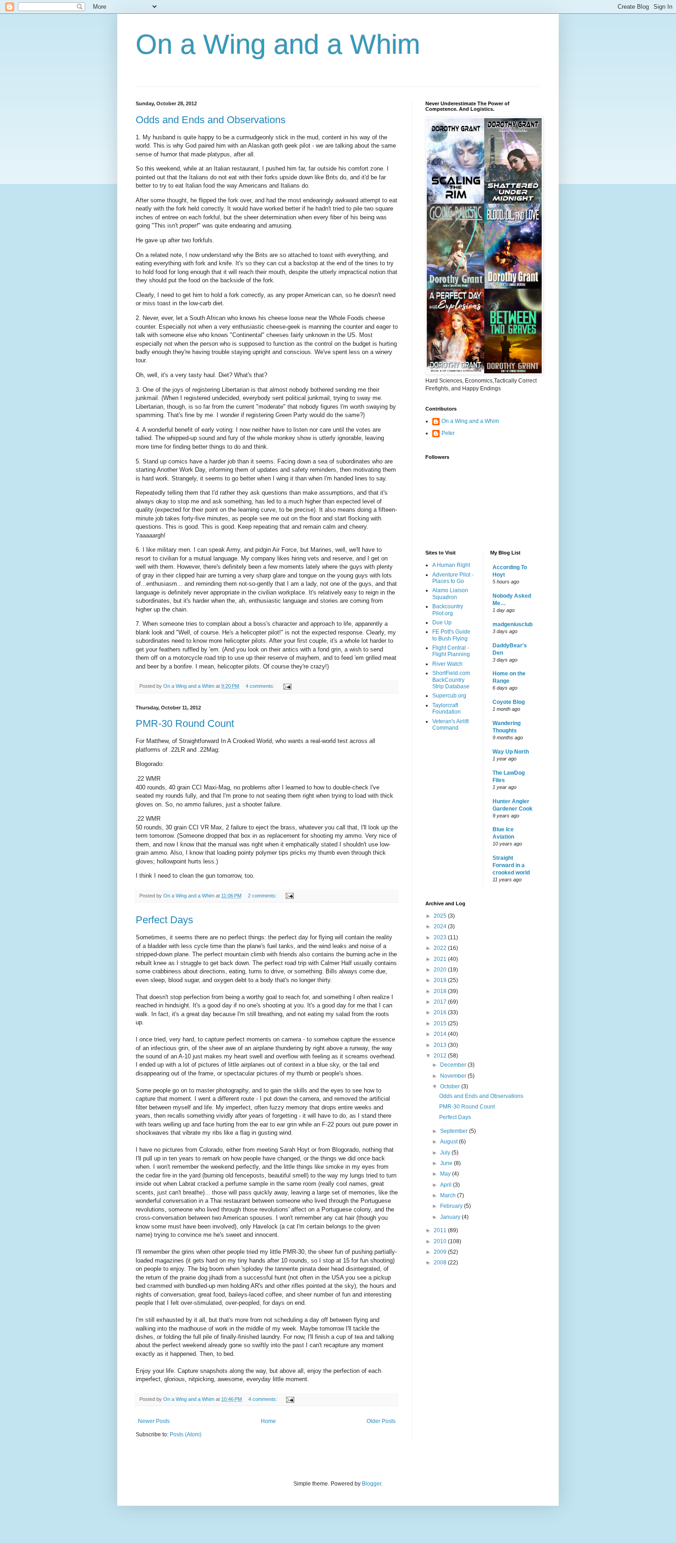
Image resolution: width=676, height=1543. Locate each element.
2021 (441, 959)
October (450, 1086)
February (452, 1206)
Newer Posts (154, 1421)
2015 (441, 1023)
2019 (441, 980)
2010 (441, 1241)
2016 (441, 1012)
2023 (441, 937)
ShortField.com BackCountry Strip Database (451, 680)
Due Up (442, 622)
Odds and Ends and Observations (211, 120)
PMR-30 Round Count (185, 723)
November (454, 1076)
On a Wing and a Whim (278, 44)
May (446, 1174)
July (446, 1152)
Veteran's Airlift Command (450, 724)
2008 (441, 1262)
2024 (441, 926)
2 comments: (263, 895)
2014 (441, 1034)
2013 (441, 1045)
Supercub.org (449, 695)
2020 (441, 969)
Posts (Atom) (185, 1434)
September (454, 1131)
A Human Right (451, 565)
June (447, 1163)
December (454, 1065)
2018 (441, 991)
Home (268, 1421)
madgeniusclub (513, 624)
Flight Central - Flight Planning (451, 651)
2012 (441, 1055)
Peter (448, 433)
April (446, 1185)
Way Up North (511, 752)
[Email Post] (287, 686)
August (449, 1141)
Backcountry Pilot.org (447, 609)
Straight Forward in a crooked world (511, 865)
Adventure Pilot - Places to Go (453, 577)
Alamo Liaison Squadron (450, 593)
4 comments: (261, 686)
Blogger (371, 1483)
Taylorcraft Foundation (446, 708)
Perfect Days (164, 920)
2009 (441, 1252)
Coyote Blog (509, 702)
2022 (441, 948)
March (448, 1195)
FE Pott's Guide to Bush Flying (451, 635)
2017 (441, 1002)
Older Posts (381, 1421)
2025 (441, 916)
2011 (441, 1230)
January (451, 1217)
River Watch (447, 664)
